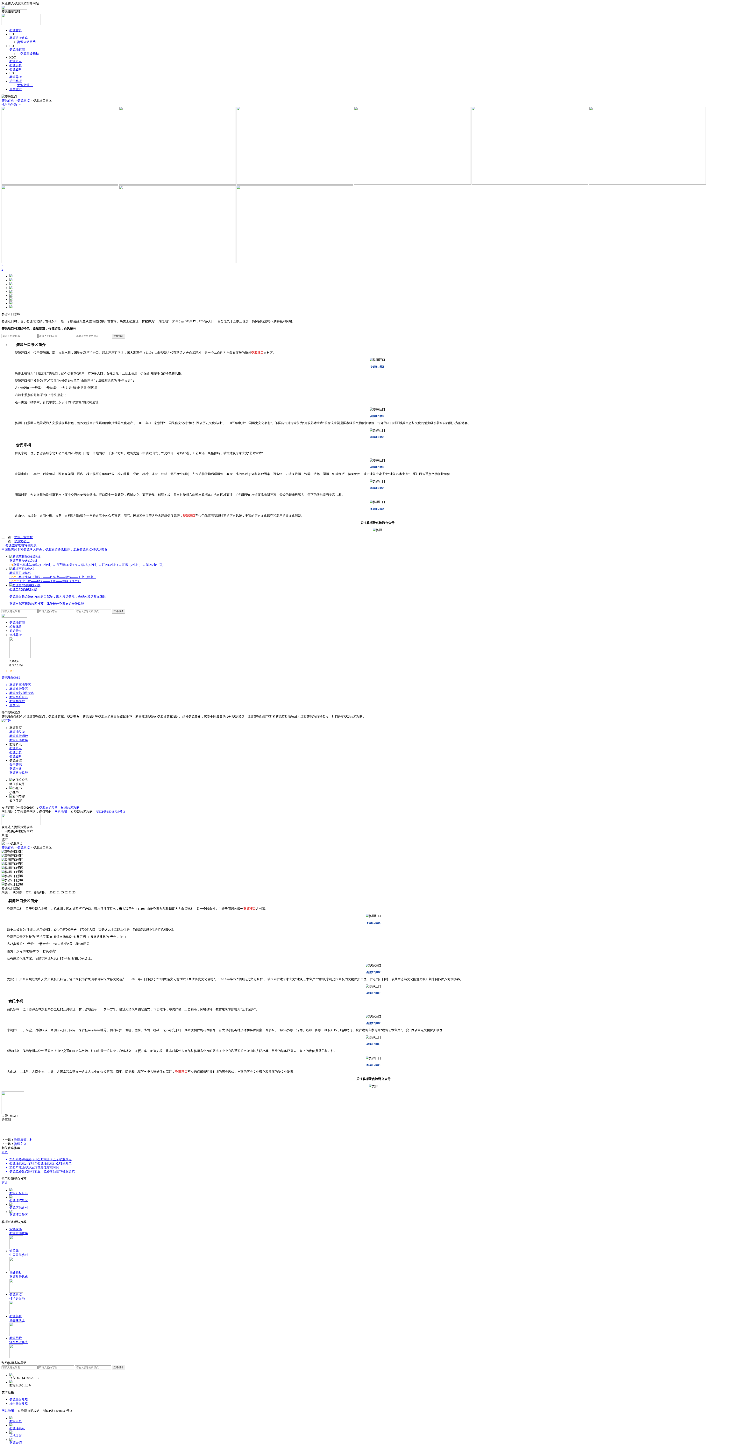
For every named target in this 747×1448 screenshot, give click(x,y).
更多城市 (15, 89)
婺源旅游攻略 (18, 37)
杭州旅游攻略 (70, 807)
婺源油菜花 (17, 49)
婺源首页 (15, 30)
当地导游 (15, 634)
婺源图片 (15, 69)
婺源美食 (15, 65)
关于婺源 (15, 81)
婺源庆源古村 (23, 537)
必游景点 (15, 630)
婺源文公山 (22, 541)
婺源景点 (15, 61)
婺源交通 (25, 85)
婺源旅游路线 (26, 42)
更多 (5, 1152)
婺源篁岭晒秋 (29, 53)
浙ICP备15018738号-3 (110, 811)
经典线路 (15, 626)
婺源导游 (15, 77)
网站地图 (60, 811)
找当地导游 (11, 104)
